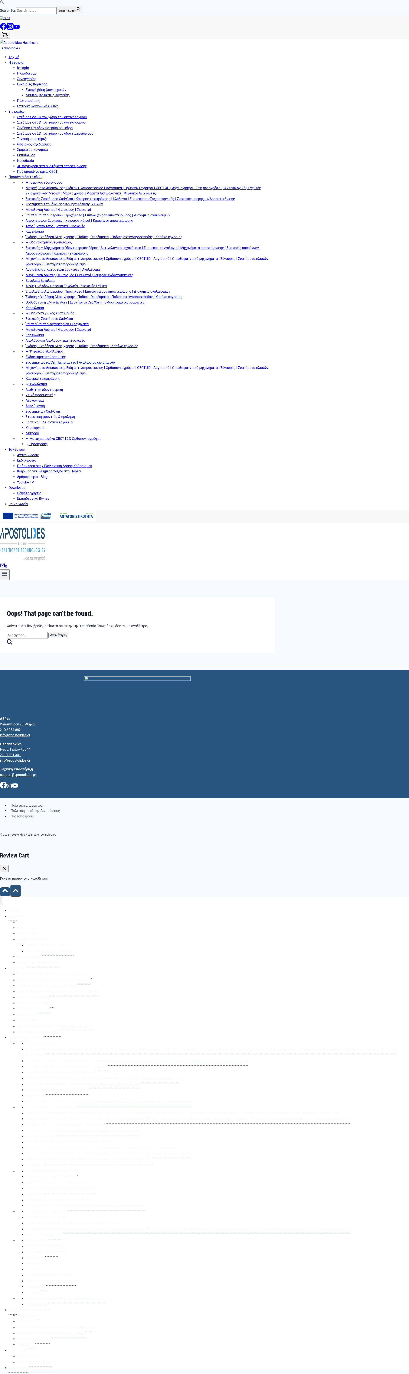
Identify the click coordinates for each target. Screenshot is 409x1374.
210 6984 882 (10, 730)
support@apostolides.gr (18, 775)
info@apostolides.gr (15, 735)
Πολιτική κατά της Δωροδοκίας (35, 811)
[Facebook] (3, 28)
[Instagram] (10, 28)
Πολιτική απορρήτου (27, 805)
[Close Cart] (4, 868)
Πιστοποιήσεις (22, 816)
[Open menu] (5, 574)
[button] (2, 3)
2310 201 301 (10, 755)
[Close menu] (1, 900)
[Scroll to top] (5, 891)
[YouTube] (17, 28)
